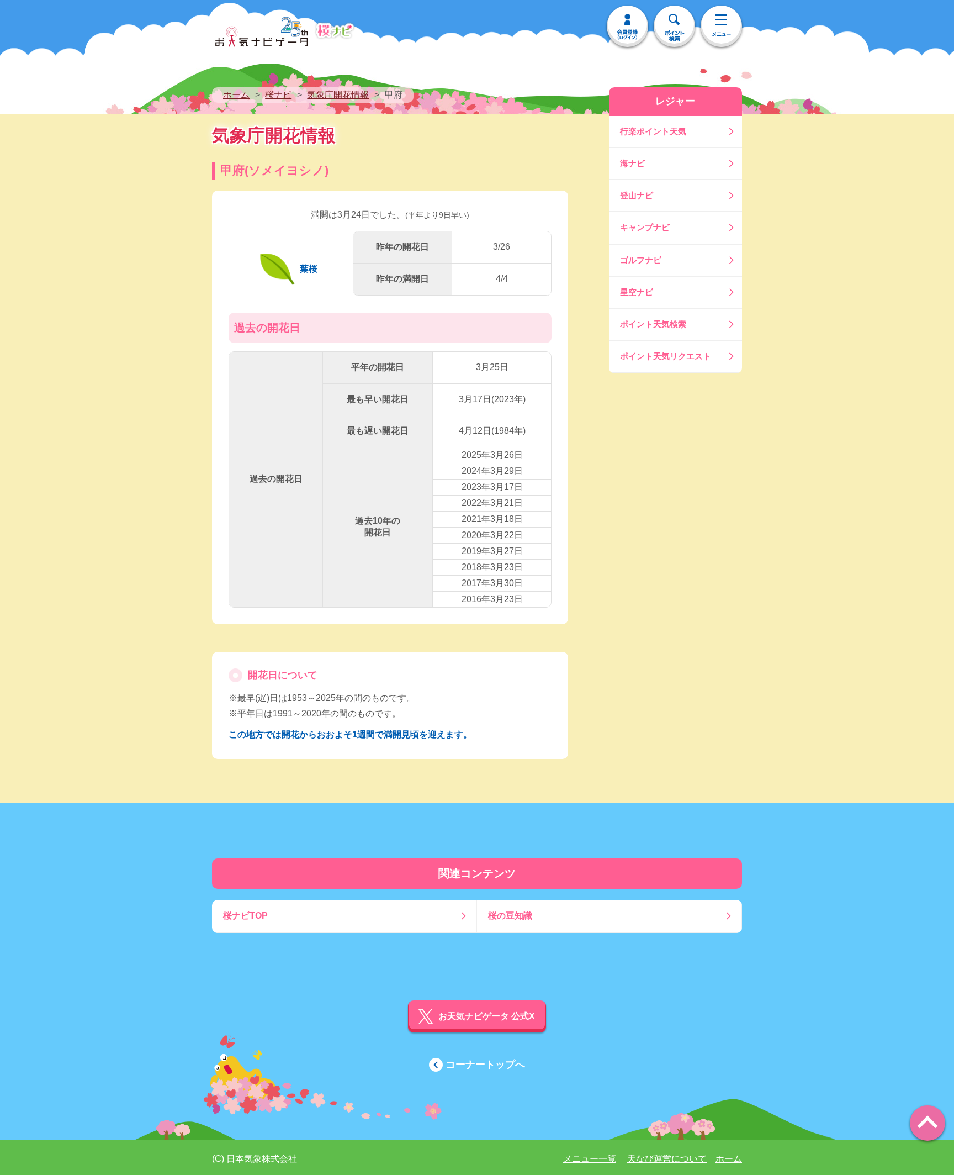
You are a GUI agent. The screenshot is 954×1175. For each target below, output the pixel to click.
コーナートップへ (485, 1064)
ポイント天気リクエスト (665, 356)
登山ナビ (636, 195)
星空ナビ (636, 292)
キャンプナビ (645, 227)
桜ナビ (278, 94)
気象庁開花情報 (338, 94)
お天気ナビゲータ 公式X (486, 1016)
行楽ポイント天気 (653, 131)
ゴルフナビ (640, 260)
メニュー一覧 (589, 1158)
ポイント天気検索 (653, 324)
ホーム (236, 94)
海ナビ (632, 163)
